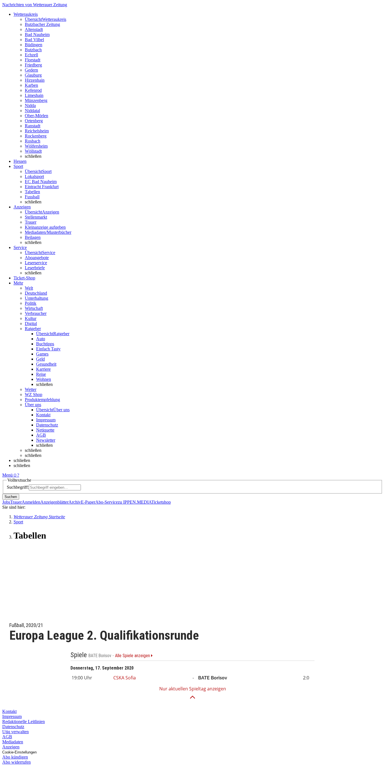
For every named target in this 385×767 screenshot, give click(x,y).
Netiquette (45, 430)
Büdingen (33, 44)
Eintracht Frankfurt (42, 186)
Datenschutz (47, 425)
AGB (41, 435)
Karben (31, 85)
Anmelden (31, 502)
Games (42, 354)
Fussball (32, 196)
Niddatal (32, 110)
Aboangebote (37, 257)
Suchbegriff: (18, 487)
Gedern (31, 70)
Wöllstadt (33, 151)
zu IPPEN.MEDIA (134, 502)
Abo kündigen (15, 757)
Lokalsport (34, 176)
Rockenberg (36, 136)
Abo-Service (106, 502)
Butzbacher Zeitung (42, 24)
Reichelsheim (37, 130)
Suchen (11, 497)
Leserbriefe (35, 267)
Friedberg (33, 65)
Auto (40, 338)
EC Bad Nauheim (41, 181)
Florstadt (32, 59)
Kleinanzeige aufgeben (45, 227)
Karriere (43, 369)
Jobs (6, 502)
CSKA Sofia (124, 678)
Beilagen (33, 237)
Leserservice (36, 262)
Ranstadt (32, 125)
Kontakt (43, 414)
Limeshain (34, 95)
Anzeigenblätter (54, 502)
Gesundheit (46, 364)
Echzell (31, 54)
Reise (41, 374)
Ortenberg (34, 120)
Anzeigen (10, 746)
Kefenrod (33, 90)
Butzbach (33, 49)
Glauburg (33, 75)
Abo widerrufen (16, 762)
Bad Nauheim (37, 34)
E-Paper (88, 502)
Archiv (74, 502)
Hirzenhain (35, 80)
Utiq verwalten (15, 731)
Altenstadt (34, 29)
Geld (40, 359)
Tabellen (32, 191)
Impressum (46, 419)
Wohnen (43, 379)
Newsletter (45, 440)
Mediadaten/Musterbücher (48, 232)
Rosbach (32, 141)
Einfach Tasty (48, 348)
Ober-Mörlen (36, 115)
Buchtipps (45, 343)
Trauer (30, 222)
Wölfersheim (36, 146)
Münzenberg (36, 100)
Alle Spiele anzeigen (133, 655)
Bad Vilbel (34, 39)
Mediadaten (12, 741)
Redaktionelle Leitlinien (23, 721)
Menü (7, 475)
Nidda (30, 105)
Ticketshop (161, 502)
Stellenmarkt (36, 217)
